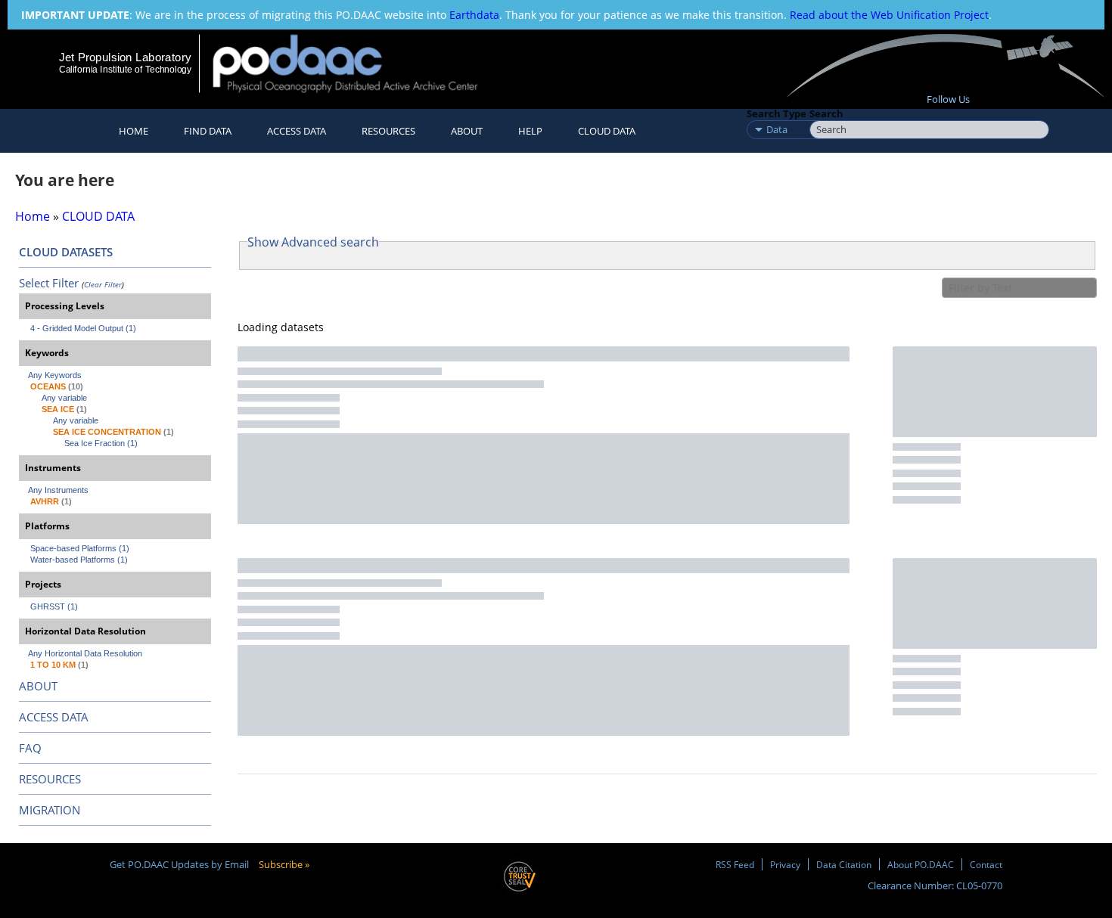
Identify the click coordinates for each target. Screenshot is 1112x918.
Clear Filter (103, 284)
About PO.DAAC (920, 864)
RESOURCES (388, 131)
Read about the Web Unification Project (889, 15)
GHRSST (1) (54, 606)
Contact (986, 864)
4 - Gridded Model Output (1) (83, 328)
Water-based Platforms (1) (79, 559)
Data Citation (843, 864)
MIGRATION (49, 809)
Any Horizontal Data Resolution (85, 653)
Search (826, 113)
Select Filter (49, 282)
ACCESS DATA (54, 716)
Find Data (207, 131)
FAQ (30, 747)
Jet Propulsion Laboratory (125, 57)
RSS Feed (735, 864)
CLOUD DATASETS (66, 251)
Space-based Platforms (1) (79, 548)
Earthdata (474, 15)
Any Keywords (55, 375)
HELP (530, 131)
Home (133, 131)
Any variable (64, 397)
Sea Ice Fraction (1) (101, 443)
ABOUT (38, 685)
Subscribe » (284, 864)
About (467, 131)
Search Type (776, 113)
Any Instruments (58, 490)
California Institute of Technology (125, 69)
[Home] (358, 63)
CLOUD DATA (606, 131)
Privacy (785, 864)
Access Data (296, 131)
